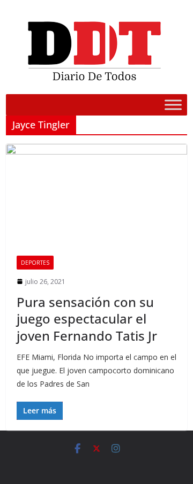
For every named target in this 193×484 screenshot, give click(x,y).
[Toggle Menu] (173, 104)
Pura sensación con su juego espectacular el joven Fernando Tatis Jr (87, 318)
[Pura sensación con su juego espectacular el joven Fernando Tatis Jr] (96, 194)
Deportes (35, 262)
